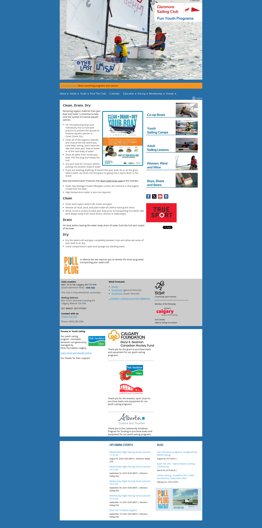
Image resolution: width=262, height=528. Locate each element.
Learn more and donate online (75, 352)
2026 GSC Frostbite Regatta (123, 510)
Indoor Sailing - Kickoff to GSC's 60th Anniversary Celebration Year (175, 477)
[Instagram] (166, 196)
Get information (69, 85)
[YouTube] (160, 196)
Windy (114, 286)
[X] (154, 196)
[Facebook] (148, 196)
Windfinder (117, 290)
